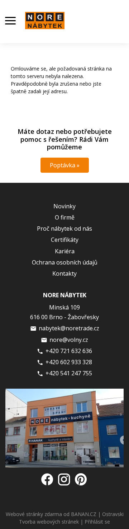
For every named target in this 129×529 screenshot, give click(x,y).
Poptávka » (65, 165)
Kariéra (65, 251)
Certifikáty (64, 240)
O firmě (65, 217)
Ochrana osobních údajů (64, 262)
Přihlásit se (97, 521)
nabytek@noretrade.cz (69, 328)
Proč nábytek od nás (64, 228)
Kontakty (64, 273)
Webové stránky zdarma (34, 514)
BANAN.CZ (83, 514)
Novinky (64, 206)
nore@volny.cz (68, 340)
